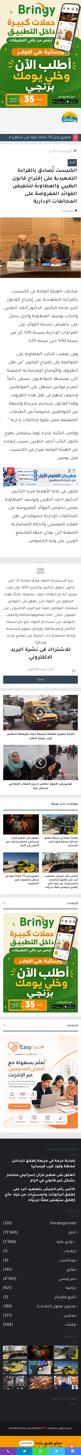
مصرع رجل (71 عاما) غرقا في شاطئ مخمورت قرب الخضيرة (22, 880)
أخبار (52, 152)
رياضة (71, 1288)
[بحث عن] (76, 129)
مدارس (70, 1316)
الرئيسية (65, 152)
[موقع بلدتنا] (69, 116)
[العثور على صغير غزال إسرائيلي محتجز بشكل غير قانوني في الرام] (21, 824)
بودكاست (67, 1261)
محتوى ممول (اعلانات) (56, 1307)
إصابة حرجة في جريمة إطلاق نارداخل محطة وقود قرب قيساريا (61, 842)
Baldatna (37, 1428)
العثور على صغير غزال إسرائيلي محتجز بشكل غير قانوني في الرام (22, 842)
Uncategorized (63, 1223)
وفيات (70, 1325)
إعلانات (70, 1251)
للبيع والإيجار (65, 1297)
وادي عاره (64, 1242)
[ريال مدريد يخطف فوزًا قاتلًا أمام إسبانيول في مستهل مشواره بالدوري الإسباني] (15, 1382)
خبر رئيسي (67, 1279)
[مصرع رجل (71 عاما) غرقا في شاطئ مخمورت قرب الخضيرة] (21, 862)
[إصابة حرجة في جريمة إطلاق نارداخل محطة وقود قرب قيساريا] (60, 824)
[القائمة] (5, 129)
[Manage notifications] (72, 1446)
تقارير (71, 1270)
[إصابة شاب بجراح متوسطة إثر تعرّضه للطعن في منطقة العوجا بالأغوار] (15, 1367)
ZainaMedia (14, 1428)
